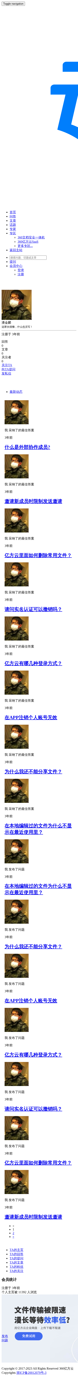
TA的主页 (16, 1250)
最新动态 (16, 391)
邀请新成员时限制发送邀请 (33, 501)
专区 (13, 233)
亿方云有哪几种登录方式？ (33, 663)
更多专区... (25, 246)
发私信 (6, 373)
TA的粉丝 (16, 1266)
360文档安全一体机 (31, 237)
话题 (13, 224)
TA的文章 (16, 1262)
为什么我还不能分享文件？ (33, 771)
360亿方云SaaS (28, 241)
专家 (13, 229)
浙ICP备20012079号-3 (31, 1372)
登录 (21, 270)
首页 (13, 212)
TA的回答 (16, 1254)
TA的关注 (16, 1271)
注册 (21, 274)
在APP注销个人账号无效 (31, 717)
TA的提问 (16, 1258)
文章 (13, 220)
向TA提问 (8, 369)
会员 (16, 266)
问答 (13, 216)
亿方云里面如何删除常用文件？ (38, 555)
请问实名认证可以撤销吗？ (33, 609)
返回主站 (16, 250)
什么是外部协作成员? (27, 447)
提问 (13, 261)
